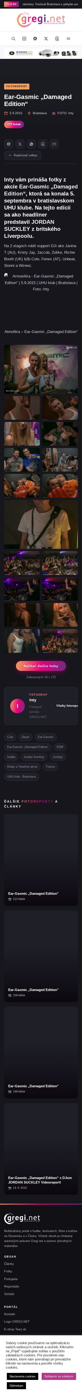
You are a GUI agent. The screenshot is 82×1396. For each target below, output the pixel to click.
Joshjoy (58, 757)
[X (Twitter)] (46, 38)
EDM (60, 747)
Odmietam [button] (16, 1385)
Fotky (8, 1271)
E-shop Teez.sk (15, 1329)
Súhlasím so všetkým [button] (58, 1376)
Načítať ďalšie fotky (41, 666)
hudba (11, 757)
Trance (50, 766)
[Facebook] (35, 38)
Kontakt (9, 1314)
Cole (10, 737)
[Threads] (57, 38)
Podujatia (11, 1279)
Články (9, 1264)
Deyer (25, 737)
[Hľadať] (13, 38)
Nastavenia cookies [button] (23, 1376)
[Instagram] (24, 38)
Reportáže (11, 1286)
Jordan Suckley (34, 757)
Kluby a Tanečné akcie (22, 766)
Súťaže (9, 1294)
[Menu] (68, 38)
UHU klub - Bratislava (21, 776)
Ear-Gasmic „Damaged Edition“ (27, 747)
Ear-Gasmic (46, 737)
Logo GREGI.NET (17, 1321)
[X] (20, 144)
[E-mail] (54, 144)
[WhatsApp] (31, 144)
